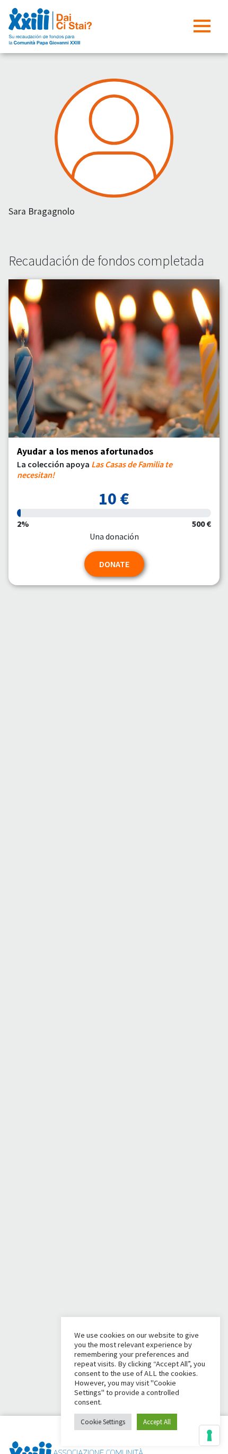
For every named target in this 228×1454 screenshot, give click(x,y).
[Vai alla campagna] (114, 358)
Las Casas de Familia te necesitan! (94, 469)
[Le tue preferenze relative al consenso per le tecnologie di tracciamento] (209, 1435)
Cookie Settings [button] (103, 1421)
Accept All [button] (157, 1421)
